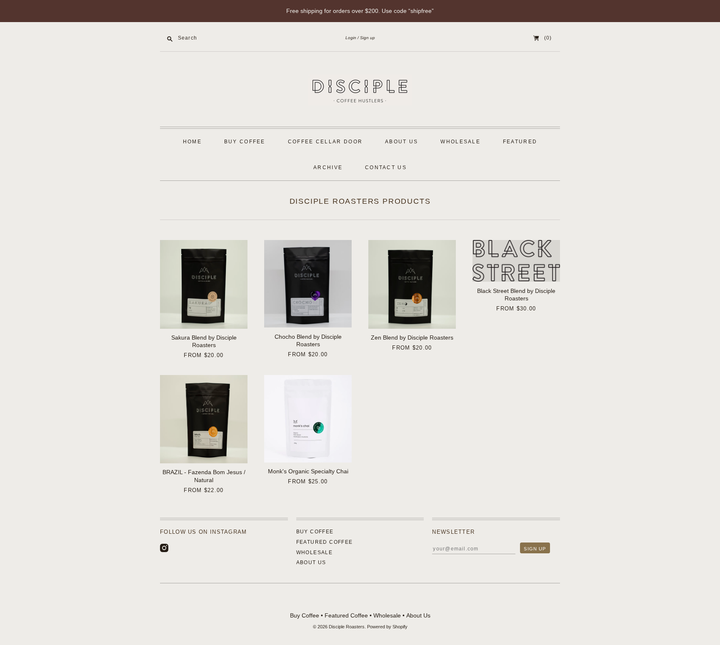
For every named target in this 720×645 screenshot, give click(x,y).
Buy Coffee (244, 141)
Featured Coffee (324, 542)
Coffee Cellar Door (325, 141)
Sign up (367, 37)
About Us (401, 141)
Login (350, 37)
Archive (327, 167)
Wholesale (460, 141)
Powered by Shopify (387, 626)
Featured (520, 141)
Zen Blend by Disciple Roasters (412, 337)
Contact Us (386, 167)
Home (192, 141)
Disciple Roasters (347, 626)
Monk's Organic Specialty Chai (308, 471)
